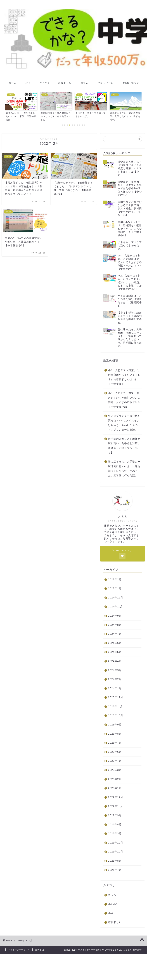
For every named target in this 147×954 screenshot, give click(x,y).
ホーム (12, 82)
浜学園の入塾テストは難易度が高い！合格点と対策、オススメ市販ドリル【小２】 (124, 446)
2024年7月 (115, 634)
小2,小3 (44, 82)
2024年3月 (115, 670)
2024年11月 (115, 606)
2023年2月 (115, 779)
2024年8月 (115, 625)
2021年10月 (115, 851)
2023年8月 (115, 733)
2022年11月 (115, 806)
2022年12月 (115, 797)
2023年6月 (115, 752)
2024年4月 (115, 661)
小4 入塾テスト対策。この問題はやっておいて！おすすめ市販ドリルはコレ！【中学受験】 (124, 377)
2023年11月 (115, 706)
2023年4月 (115, 761)
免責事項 (39, 950)
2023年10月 (115, 715)
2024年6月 (115, 643)
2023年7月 (115, 742)
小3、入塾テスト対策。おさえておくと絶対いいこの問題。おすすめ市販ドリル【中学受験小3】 (124, 400)
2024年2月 (115, 679)
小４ (28, 82)
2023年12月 (115, 697)
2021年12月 (115, 842)
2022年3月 (115, 833)
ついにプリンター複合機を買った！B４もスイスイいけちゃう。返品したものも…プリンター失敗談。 (124, 423)
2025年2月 (115, 579)
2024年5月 (115, 652)
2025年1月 (115, 588)
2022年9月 (115, 815)
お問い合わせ (131, 82)
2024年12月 (115, 597)
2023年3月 (115, 770)
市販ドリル (65, 82)
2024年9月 (115, 615)
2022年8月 (115, 824)
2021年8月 (115, 860)
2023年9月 (115, 724)
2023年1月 (115, 788)
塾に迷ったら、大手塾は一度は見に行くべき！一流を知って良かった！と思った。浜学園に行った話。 (124, 468)
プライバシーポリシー (19, 950)
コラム (84, 82)
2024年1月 (115, 688)
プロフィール (106, 82)
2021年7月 (115, 870)
